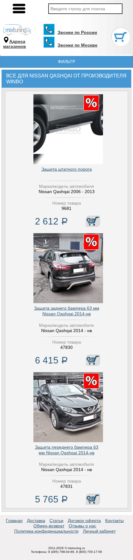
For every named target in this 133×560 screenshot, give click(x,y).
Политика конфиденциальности (46, 531)
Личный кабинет (99, 531)
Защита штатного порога (66, 169)
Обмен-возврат (48, 525)
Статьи (56, 520)
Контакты (114, 520)
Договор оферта (84, 520)
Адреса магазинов (14, 44)
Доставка (36, 520)
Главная (14, 520)
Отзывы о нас (82, 525)
